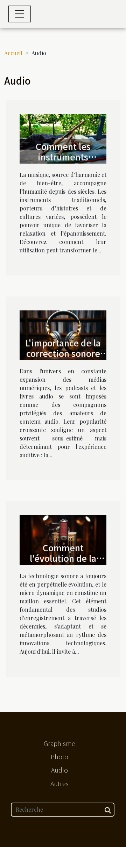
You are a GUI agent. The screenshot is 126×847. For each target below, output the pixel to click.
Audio (59, 769)
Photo (59, 756)
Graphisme (59, 743)
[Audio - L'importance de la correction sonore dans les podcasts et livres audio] (63, 334)
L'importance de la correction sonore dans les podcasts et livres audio (63, 358)
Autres (59, 783)
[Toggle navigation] (19, 14)
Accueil (13, 53)
